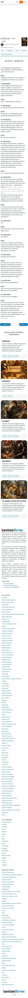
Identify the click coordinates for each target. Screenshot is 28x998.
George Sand (5, 671)
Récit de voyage (6, 855)
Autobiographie (6, 822)
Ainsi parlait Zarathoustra (9, 877)
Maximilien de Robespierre (9, 798)
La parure (4, 975)
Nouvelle (4, 848)
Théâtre (13, 38)
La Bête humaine (6, 961)
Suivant (22, 324)
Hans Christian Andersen (9, 600)
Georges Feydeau (7, 662)
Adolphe (4, 901)
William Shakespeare (8, 741)
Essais (3, 944)
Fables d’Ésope (6, 951)
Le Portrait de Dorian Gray (9, 894)
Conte (3, 829)
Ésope (3, 815)
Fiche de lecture (7, 54)
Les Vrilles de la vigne (8, 906)
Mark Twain (5, 753)
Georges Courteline (7, 640)
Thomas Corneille (7, 638)
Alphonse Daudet (7, 643)
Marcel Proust (6, 719)
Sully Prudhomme (7, 721)
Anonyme (4, 597)
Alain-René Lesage (7, 695)
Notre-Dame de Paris (8, 984)
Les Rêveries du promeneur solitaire (12, 875)
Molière (4, 702)
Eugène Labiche (6, 690)
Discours (4, 831)
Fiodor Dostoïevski (7, 652)
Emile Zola (5, 764)
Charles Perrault (6, 712)
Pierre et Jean (5, 977)
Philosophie (5, 851)
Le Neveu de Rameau (8, 884)
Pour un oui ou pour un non (10, 896)
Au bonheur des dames (8, 965)
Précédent (6, 324)
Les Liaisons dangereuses (9, 970)
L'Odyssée (4, 956)
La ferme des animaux (8, 908)
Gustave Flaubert (6, 664)
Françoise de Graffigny (8, 776)
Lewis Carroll (5, 619)
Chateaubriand (6, 621)
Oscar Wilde (5, 762)
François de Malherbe (8, 788)
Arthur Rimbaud (6, 733)
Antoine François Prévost (9, 724)
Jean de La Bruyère (7, 781)
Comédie (5, 516)
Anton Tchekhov (6, 745)
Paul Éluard (5, 812)
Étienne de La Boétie (7, 779)
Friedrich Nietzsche (7, 710)
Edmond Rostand (7, 736)
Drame (4, 834)
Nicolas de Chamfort (7, 769)
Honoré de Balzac (7, 767)
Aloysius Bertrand (7, 616)
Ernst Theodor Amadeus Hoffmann (12, 679)
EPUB (24, 50)
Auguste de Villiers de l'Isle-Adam (11, 805)
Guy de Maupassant (7, 791)
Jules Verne (5, 757)
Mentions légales (9, 583)
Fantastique (5, 841)
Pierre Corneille (6, 636)
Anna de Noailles (6, 795)
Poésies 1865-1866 (7, 922)
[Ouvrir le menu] (25, 2)
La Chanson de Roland (8, 925)
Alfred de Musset (6, 793)
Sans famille (5, 915)
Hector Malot (5, 698)
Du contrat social (6, 946)
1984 (3, 913)
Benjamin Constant (7, 633)
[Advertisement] (14, 19)
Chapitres (10, 50)
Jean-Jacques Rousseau (8, 738)
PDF (18, 50)
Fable (3, 839)
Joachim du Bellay (7, 807)
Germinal (4, 982)
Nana (3, 963)
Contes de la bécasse (8, 930)
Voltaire (4, 760)
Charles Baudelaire (7, 609)
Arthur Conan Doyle (7, 655)
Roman (4, 860)
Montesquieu (5, 707)
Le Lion (4, 910)
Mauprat (4, 932)
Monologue (5, 846)
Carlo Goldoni (6, 676)
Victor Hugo (5, 683)
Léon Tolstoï (5, 748)
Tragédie (4, 41)
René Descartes (6, 645)
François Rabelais (7, 726)
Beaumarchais (6, 612)
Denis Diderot (6, 650)
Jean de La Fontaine (7, 784)
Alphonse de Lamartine (8, 786)
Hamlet (5, 421)
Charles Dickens (6, 648)
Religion (4, 858)
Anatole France (6, 667)
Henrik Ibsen (5, 686)
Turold (3, 750)
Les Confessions (6, 949)
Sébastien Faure (6, 659)
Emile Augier (5, 605)
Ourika (4, 927)
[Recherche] (17, 2)
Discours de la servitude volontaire (11, 941)
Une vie (4, 980)
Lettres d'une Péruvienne (9, 937)
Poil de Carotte (6, 887)
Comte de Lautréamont (8, 628)
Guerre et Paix (6, 918)
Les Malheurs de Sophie (8, 920)
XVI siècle (15, 516)
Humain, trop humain (8, 872)
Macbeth (6, 461)
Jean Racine (5, 729)
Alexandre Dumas (7, 657)
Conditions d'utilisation (10, 585)
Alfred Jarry (5, 688)
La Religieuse (5, 889)
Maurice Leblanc (6, 693)
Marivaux (4, 700)
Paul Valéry (5, 755)
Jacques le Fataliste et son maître (11, 891)
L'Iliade (4, 953)
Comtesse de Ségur (7, 631)
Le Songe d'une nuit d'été (14, 501)
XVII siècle (15, 356)
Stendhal (4, 743)
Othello (6, 341)
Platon (3, 714)
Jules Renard (5, 731)
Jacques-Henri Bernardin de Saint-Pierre (13, 614)
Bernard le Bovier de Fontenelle (10, 810)
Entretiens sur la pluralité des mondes (12, 939)
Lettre (3, 843)
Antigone (4, 898)
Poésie (4, 396)
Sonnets (6, 381)
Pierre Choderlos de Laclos (9, 624)
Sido (3, 972)
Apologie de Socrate (7, 934)
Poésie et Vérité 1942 (8, 882)
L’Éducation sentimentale (9, 958)
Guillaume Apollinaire (8, 602)
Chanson (4, 824)
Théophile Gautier (7, 669)
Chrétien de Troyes (7, 803)
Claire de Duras (6, 772)
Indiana (4, 968)
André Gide (5, 674)
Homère (4, 681)
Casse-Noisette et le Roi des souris (11, 903)
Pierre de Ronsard (7, 800)
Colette (4, 626)
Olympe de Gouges (7, 774)
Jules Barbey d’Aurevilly (8, 607)
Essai (3, 836)
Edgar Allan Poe (6, 717)
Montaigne (5, 705)
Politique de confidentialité (11, 587)
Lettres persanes (6, 879)
